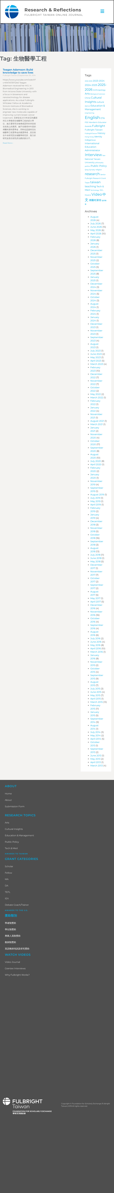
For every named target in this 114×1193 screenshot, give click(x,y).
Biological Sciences (97, 94)
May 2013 (95, 759)
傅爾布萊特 (95, 200)
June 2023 (96, 354)
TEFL (101, 190)
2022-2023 (88, 81)
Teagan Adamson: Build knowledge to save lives (18, 71)
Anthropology (99, 90)
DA (6, 885)
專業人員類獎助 (12, 936)
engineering (89, 113)
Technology (94, 190)
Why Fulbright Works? (17, 975)
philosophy (99, 163)
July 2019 (95, 498)
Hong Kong (89, 137)
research (92, 174)
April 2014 (95, 739)
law (103, 155)
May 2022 (95, 394)
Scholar (9, 866)
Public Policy (99, 165)
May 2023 (95, 357)
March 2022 (96, 397)
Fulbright (98, 126)
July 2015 (95, 688)
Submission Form (14, 806)
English (92, 117)
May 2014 (95, 735)
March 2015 (96, 702)
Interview (93, 155)
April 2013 (95, 762)
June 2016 (95, 641)
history (101, 133)
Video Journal (12, 962)
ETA (103, 118)
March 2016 (96, 652)
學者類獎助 (10, 923)
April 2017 (95, 601)
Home (8, 793)
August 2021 (97, 421)
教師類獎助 (10, 942)
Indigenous (90, 140)
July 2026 (95, 223)
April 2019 (95, 504)
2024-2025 (91, 85)
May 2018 (95, 561)
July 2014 (95, 732)
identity (98, 136)
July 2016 (95, 638)
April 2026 (95, 233)
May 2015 (95, 695)
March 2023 (96, 364)
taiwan (95, 182)
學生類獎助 (10, 929)
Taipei (87, 183)
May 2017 (95, 598)
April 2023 (95, 360)
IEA (7, 898)
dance (87, 106)
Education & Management (19, 835)
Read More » (8, 143)
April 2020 (95, 464)
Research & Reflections (52, 10)
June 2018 (95, 558)
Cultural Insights (14, 829)
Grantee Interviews (15, 968)
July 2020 (95, 461)
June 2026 (96, 227)
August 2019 (97, 494)
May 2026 (95, 230)
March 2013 (96, 765)
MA (6, 879)
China (87, 98)
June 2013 (95, 755)
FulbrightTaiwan (91, 133)
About (8, 800)
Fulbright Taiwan (94, 130)
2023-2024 (99, 80)
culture (100, 102)
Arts (87, 93)
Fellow (8, 873)
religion (99, 170)
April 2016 (95, 648)
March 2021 (96, 424)
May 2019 (95, 501)
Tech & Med (11, 848)
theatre (88, 195)
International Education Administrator (92, 147)
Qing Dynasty (90, 170)
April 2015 (95, 698)
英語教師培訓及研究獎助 (17, 948)
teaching (90, 186)
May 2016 (95, 645)
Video (96, 194)
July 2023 (95, 350)
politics (87, 166)
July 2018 (95, 554)
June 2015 (95, 692)
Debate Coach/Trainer (17, 905)
